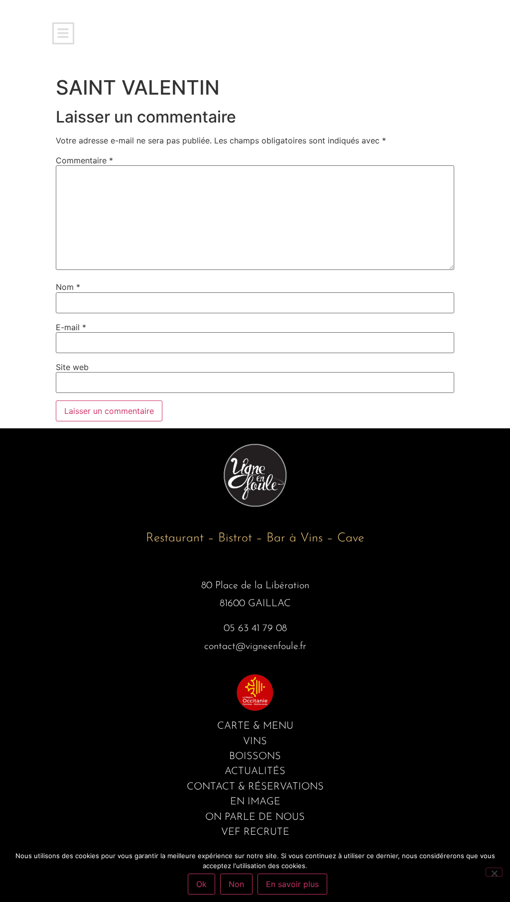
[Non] (494, 872)
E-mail (71, 327)
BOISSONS (255, 757)
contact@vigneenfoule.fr (255, 646)
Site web (72, 367)
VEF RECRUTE (255, 832)
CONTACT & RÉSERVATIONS (255, 787)
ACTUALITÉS (255, 771)
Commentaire (84, 160)
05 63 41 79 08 (255, 629)
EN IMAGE (255, 802)
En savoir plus (292, 884)
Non (236, 884)
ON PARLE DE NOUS (255, 817)
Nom (68, 287)
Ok (201, 884)
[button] (63, 33)
